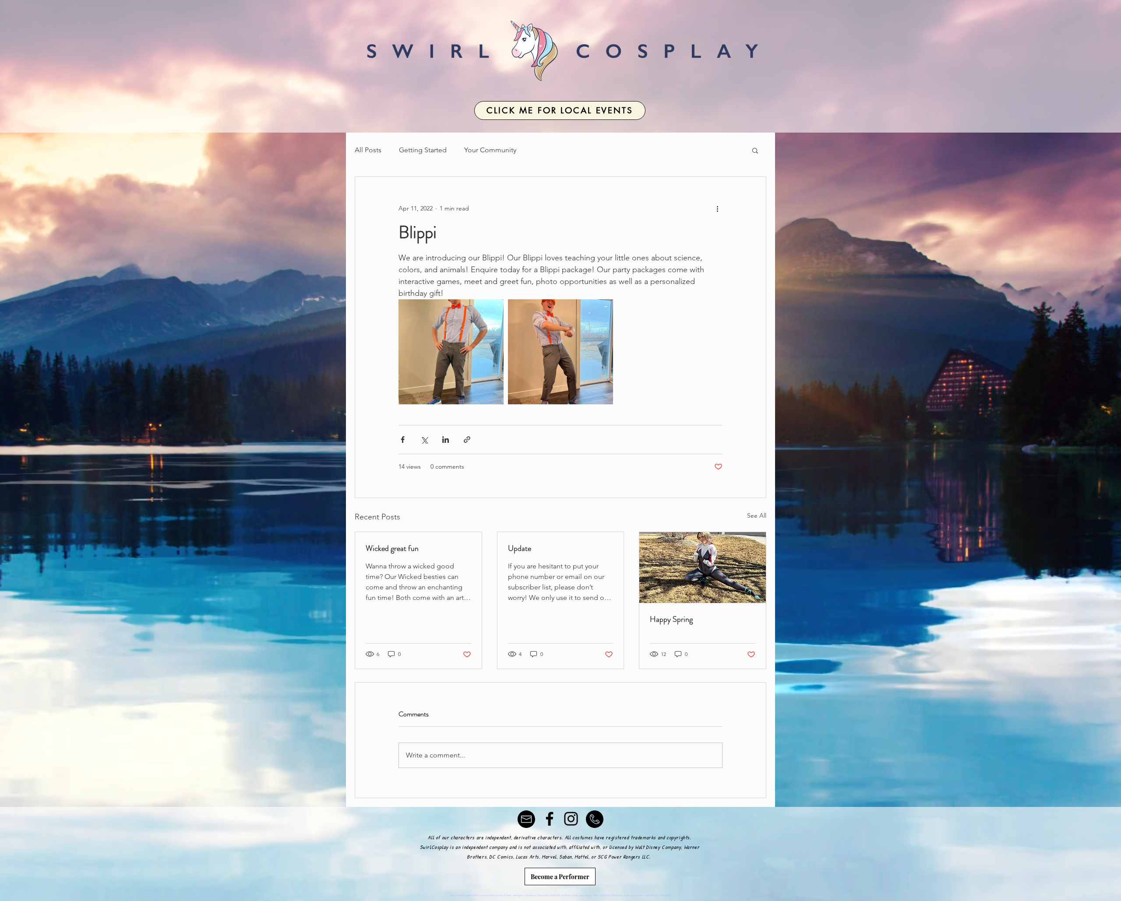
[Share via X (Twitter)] (424, 439)
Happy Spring (671, 619)
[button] (755, 150)
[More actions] (717, 208)
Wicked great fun (392, 548)
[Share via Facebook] (402, 439)
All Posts (368, 150)
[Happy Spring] (702, 567)
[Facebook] (549, 819)
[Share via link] (467, 439)
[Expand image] (451, 351)
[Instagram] (571, 819)
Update (519, 548)
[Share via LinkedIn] (445, 439)
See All (756, 515)
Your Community (490, 150)
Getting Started (423, 150)
